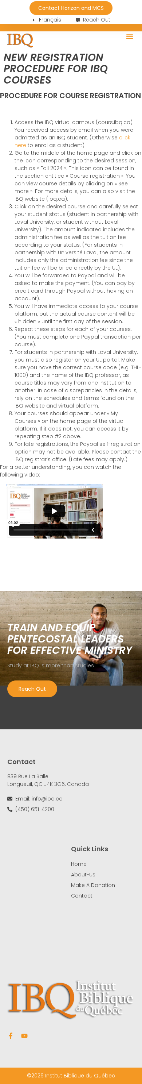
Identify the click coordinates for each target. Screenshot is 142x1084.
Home (79, 864)
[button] (129, 36)
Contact (81, 895)
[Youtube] (24, 1036)
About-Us (83, 874)
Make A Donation (93, 885)
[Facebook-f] (10, 1036)
